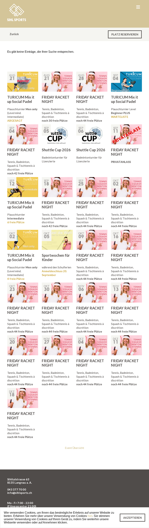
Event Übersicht (74, 447)
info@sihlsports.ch (19, 492)
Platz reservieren (124, 34)
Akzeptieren (132, 517)
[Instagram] (138, 481)
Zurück (14, 34)
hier (90, 515)
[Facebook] (129, 481)
